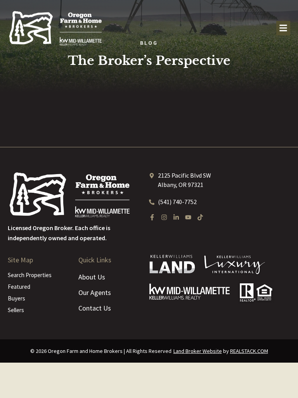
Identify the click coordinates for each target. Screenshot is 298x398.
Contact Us (94, 308)
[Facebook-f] (152, 217)
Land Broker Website (197, 350)
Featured (19, 286)
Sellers (16, 310)
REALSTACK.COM (249, 350)
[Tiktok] (200, 217)
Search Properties (30, 275)
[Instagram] (164, 217)
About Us (91, 276)
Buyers (16, 298)
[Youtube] (188, 217)
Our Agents (94, 292)
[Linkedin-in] (176, 217)
